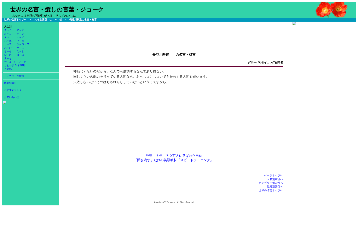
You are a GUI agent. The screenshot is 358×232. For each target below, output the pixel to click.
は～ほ (20, 54)
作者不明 (20, 65)
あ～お (8, 47)
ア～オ (20, 30)
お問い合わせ (11, 97)
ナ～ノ (20, 37)
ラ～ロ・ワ (23, 44)
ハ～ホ (8, 40)
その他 (8, 69)
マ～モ (20, 40)
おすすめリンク (13, 90)
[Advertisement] (174, 31)
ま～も (8, 58)
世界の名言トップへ (15, 19)
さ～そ (8, 51)
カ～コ (8, 33)
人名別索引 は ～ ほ (48, 19)
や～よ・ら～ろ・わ (15, 61)
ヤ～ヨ (8, 44)
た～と (20, 51)
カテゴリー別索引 (14, 76)
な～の (8, 54)
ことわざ (9, 65)
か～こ (20, 47)
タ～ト (8, 37)
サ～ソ (20, 33)
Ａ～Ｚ (8, 30)
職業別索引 (10, 83)
